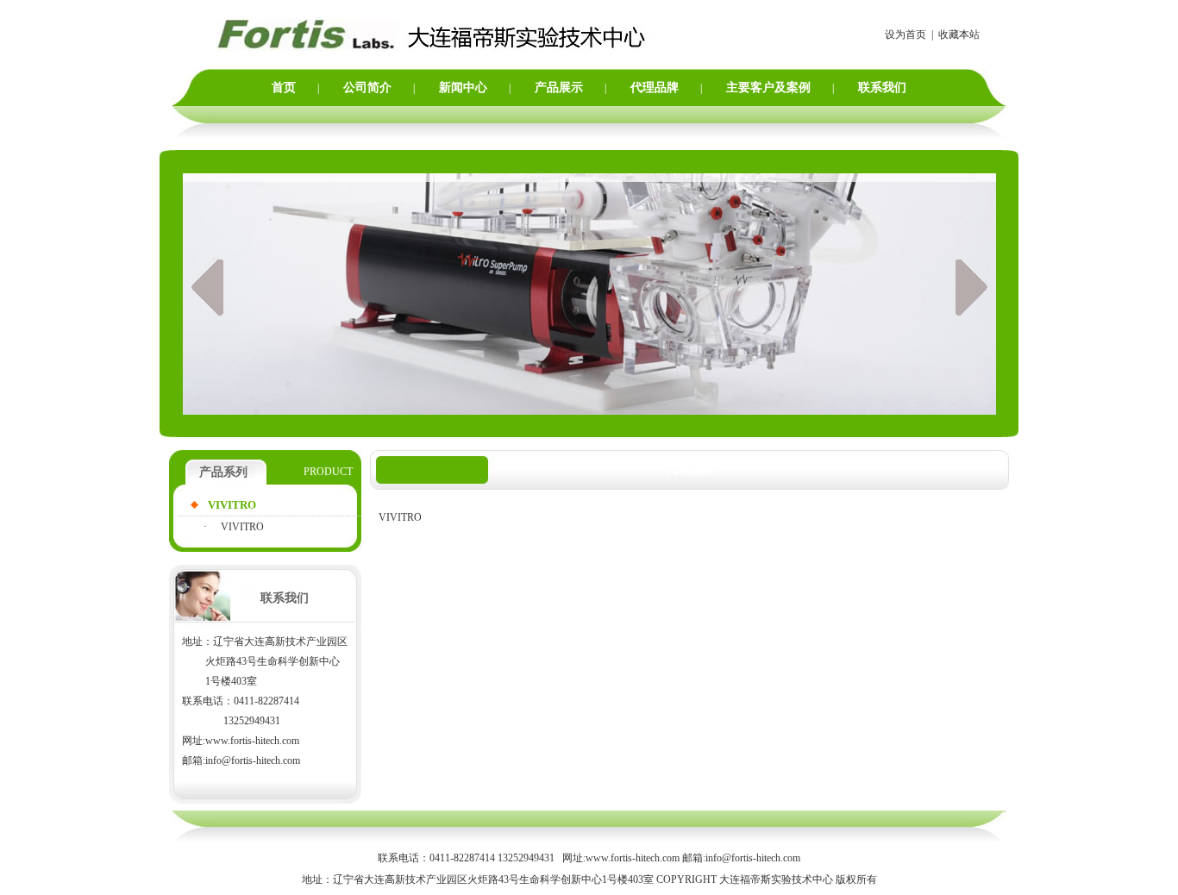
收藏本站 (959, 34)
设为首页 (905, 34)
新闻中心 (463, 87)
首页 (284, 87)
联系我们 (882, 87)
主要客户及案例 (768, 87)
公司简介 (367, 87)
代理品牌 (654, 87)
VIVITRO (242, 527)
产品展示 (559, 87)
